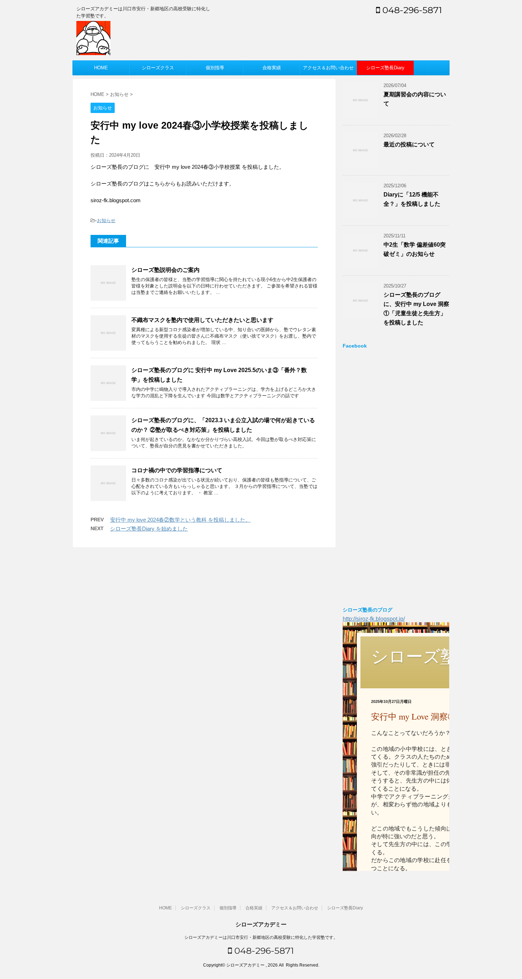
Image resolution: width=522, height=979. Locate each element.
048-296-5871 (411, 10)
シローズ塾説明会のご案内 (165, 270)
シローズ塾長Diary (385, 67)
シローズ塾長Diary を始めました (149, 529)
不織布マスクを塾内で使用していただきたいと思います (202, 320)
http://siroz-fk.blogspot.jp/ (374, 619)
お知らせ (106, 220)
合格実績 (271, 67)
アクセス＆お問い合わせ (328, 67)
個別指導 (215, 67)
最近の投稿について (409, 144)
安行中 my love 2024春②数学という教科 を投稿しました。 (180, 520)
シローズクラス (158, 67)
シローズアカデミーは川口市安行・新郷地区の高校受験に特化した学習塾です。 (261, 937)
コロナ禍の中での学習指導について (176, 470)
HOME (101, 67)
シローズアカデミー (261, 924)
